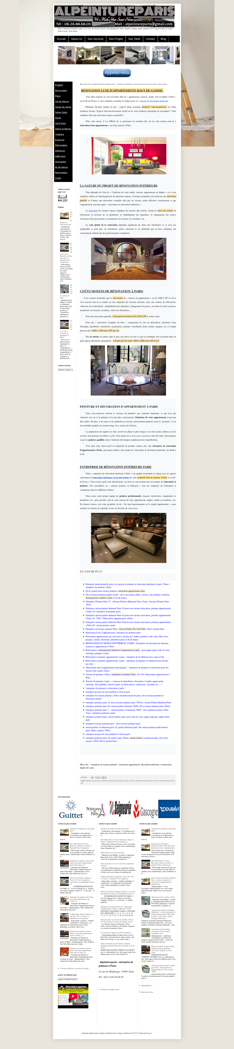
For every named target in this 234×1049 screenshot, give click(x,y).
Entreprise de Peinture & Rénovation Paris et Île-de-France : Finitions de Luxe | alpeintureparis (163, 846)
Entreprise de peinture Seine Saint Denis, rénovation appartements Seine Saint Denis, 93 (82, 863)
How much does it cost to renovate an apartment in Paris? (117, 864)
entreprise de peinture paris (110, 989)
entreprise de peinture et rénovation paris (82, 829)
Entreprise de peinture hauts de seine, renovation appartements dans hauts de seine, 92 (80, 950)
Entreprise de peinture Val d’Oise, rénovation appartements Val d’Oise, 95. (82, 899)
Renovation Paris (147, 992)
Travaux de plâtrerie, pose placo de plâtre (74, 968)
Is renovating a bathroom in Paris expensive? (116, 932)
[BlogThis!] (98, 777)
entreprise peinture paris (93, 781)
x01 (82, 783)
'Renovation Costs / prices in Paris (112, 852)
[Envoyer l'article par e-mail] (91, 777)
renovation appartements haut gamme (140, 781)
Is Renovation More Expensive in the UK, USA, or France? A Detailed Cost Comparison (81, 916)
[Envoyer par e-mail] (96, 777)
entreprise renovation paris (110, 781)
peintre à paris (123, 781)
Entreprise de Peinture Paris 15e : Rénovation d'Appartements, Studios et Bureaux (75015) (116, 908)
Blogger (149, 1033)
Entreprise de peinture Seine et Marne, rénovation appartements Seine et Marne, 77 (81, 933)
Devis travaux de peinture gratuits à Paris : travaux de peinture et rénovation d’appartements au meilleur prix (163, 881)
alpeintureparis (146, 985)
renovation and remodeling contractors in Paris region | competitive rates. (160, 931)
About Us (76, 38)
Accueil (61, 38)
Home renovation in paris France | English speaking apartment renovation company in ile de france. (118, 945)
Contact (150, 38)
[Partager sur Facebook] (103, 777)
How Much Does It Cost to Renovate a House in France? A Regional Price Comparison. (66, 253)
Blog (163, 38)
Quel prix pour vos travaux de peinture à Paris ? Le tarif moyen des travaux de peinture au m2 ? (117, 920)
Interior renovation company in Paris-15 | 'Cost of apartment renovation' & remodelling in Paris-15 (82, 881)
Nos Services (95, 38)
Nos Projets (116, 38)
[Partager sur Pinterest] (105, 777)
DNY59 (135, 1033)
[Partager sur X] (101, 777)
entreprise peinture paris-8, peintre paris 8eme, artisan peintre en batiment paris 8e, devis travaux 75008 (163, 968)
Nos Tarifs (134, 38)
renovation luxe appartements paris (164, 781)
